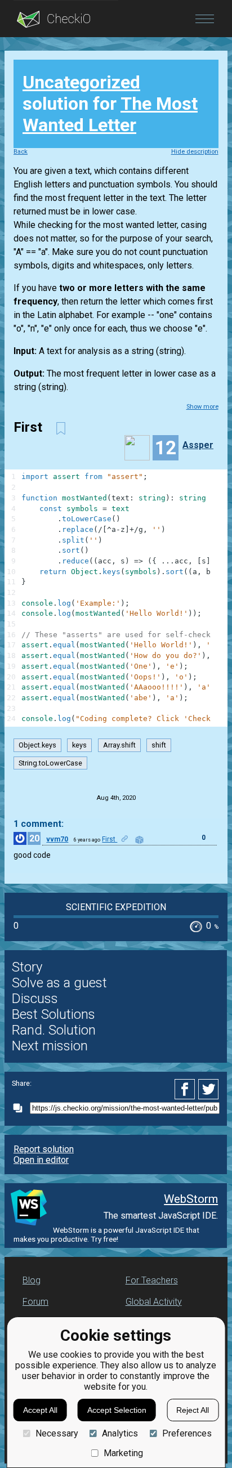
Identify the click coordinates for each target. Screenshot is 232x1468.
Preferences (186, 1433)
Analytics (120, 1433)
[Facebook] (186, 1089)
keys (79, 745)
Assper (197, 445)
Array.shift (119, 745)
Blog (32, 1280)
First (109, 839)
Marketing (123, 1453)
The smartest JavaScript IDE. (161, 1215)
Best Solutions (53, 1014)
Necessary (56, 1433)
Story (27, 967)
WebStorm (191, 1199)
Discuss (35, 998)
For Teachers (152, 1280)
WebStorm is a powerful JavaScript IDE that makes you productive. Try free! (106, 1234)
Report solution (44, 1149)
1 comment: (39, 823)
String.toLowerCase (50, 763)
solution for (110, 103)
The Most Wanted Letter (110, 114)
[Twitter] (209, 1089)
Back (21, 151)
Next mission (50, 1046)
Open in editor (41, 1159)
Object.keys (37, 745)
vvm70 (57, 839)
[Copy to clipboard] (21, 1108)
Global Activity (154, 1301)
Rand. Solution (54, 1030)
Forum (35, 1301)
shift (158, 745)
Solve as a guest (59, 983)
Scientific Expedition (116, 907)
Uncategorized (81, 82)
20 (34, 838)
